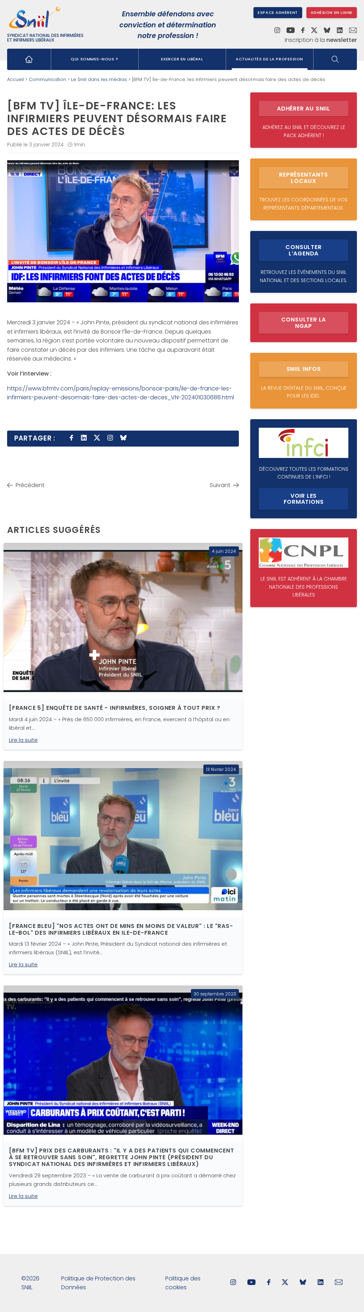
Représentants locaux (303, 178)
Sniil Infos (304, 369)
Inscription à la (321, 40)
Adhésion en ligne (332, 12)
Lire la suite (23, 740)
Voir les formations (304, 499)
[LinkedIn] (340, 30)
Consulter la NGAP (303, 322)
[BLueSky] (303, 1283)
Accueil (15, 79)
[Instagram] (277, 30)
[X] (314, 30)
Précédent (30, 485)
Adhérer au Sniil (303, 108)
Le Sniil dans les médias (99, 79)
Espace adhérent (278, 12)
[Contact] (353, 30)
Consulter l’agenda (303, 250)
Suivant (220, 485)
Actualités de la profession (269, 59)
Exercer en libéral (182, 59)
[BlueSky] (327, 30)
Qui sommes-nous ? (94, 59)
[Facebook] (303, 30)
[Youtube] (291, 30)
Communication (47, 79)
